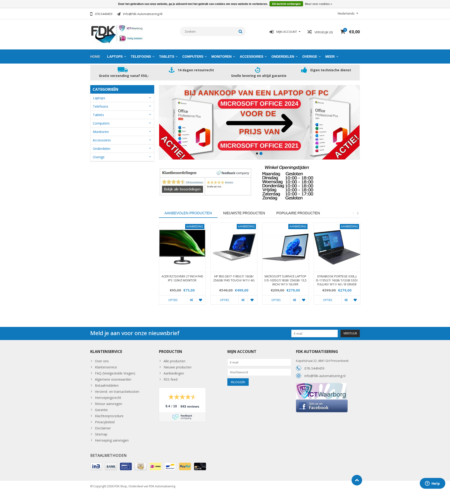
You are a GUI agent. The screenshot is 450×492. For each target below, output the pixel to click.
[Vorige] (163, 123)
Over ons (102, 361)
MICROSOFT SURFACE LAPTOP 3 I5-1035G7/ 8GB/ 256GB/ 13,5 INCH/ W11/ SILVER (285, 280)
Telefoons (141, 56)
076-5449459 (314, 368)
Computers (192, 56)
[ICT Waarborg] (321, 385)
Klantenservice (106, 367)
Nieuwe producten (177, 367)
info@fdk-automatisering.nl (324, 376)
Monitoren (221, 56)
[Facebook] (322, 401)
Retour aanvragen (108, 403)
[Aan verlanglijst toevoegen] (201, 299)
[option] (182, 266)
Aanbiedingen (174, 373)
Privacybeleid (105, 422)
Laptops (115, 56)
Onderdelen (282, 56)
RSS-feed (170, 379)
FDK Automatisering (162, 486)
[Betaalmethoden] (96, 466)
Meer (330, 56)
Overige (309, 56)
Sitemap (101, 434)
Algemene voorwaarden (113, 379)
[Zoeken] (241, 31)
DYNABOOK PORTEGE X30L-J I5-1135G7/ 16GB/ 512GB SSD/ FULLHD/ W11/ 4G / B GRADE (337, 280)
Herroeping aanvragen (112, 440)
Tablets (166, 56)
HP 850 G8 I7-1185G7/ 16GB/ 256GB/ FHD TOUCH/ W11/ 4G (234, 278)
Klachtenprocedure (109, 416)
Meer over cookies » (318, 4)
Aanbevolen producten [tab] (188, 213)
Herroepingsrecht (108, 397)
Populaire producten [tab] (298, 213)
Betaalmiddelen (107, 385)
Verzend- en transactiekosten (117, 391)
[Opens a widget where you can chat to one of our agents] (432, 484)
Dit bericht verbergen (286, 4)
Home (95, 56)
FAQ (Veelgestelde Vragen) (115, 373)
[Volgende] (355, 123)
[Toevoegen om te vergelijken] (191, 299)
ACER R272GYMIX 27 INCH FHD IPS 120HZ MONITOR (182, 278)
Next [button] (358, 213)
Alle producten (174, 361)
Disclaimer (103, 428)
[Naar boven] (357, 480)
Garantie (101, 410)
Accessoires (251, 56)
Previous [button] (353, 213)
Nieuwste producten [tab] (244, 213)
